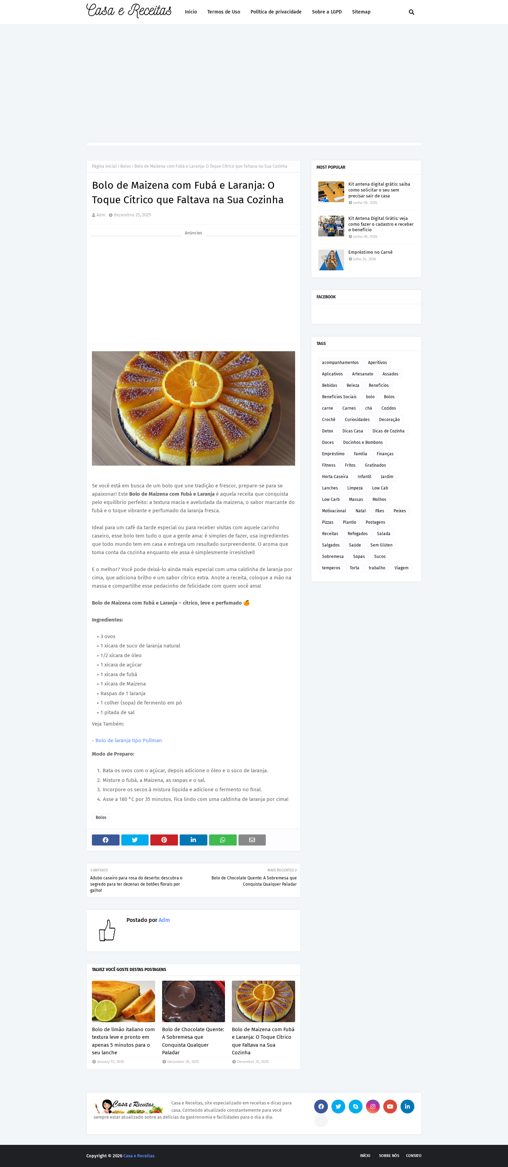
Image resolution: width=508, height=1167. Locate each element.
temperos (331, 568)
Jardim (387, 476)
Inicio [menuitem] (191, 12)
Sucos (380, 556)
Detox (327, 431)
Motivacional (334, 510)
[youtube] (390, 1106)
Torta (354, 568)
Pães (379, 510)
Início (365, 1156)
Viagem (401, 568)
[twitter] (338, 1106)
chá (368, 408)
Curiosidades (357, 419)
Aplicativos (332, 374)
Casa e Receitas (138, 1155)
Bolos (125, 166)
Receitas (330, 533)
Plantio (349, 522)
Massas (356, 499)
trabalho (377, 568)
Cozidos (389, 408)
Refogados (358, 533)
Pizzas (327, 522)
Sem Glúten (381, 545)
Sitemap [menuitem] (361, 12)
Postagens (375, 522)
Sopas (359, 556)
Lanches (330, 488)
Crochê (329, 419)
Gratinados (375, 465)
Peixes (400, 510)
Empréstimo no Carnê (370, 252)
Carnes (349, 408)
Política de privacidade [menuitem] (276, 12)
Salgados (331, 545)
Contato (414, 1156)
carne (327, 408)
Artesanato (362, 374)
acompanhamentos (340, 362)
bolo (370, 396)
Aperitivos (377, 362)
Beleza (353, 385)
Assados (390, 374)
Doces (328, 442)
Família (360, 453)
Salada (384, 533)
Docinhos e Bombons (363, 442)
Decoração (389, 419)
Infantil (364, 476)
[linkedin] (407, 1106)
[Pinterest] (321, 1120)
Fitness (329, 465)
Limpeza (355, 488)
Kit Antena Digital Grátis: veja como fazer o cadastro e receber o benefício (381, 224)
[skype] (356, 1106)
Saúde (355, 545)
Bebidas (329, 385)
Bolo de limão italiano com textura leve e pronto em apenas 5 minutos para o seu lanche (123, 1041)
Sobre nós (389, 1156)
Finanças (385, 453)
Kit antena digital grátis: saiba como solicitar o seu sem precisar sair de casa (379, 189)
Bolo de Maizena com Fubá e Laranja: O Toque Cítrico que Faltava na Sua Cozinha (263, 1041)
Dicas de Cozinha (389, 431)
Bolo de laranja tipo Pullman (128, 740)
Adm (100, 214)
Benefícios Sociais (339, 396)
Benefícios (379, 385)
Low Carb (331, 499)
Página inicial (104, 166)
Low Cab (380, 488)
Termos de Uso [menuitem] (223, 12)
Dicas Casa (352, 431)
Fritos (350, 465)
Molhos (379, 499)
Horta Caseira (335, 476)
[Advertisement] (254, 83)
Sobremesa (333, 556)
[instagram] (373, 1106)
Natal (361, 510)
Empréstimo (333, 453)
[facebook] (321, 1106)
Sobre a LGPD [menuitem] (327, 12)
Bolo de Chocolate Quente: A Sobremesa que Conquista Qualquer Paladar (193, 1041)
